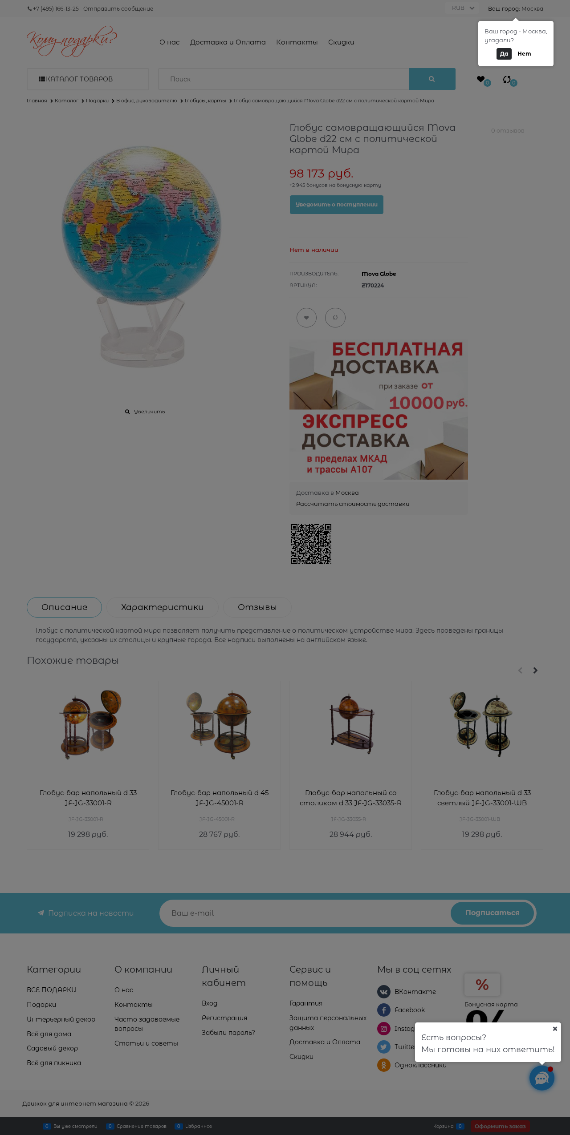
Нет (524, 53)
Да (504, 53)
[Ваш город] (554, 1028)
